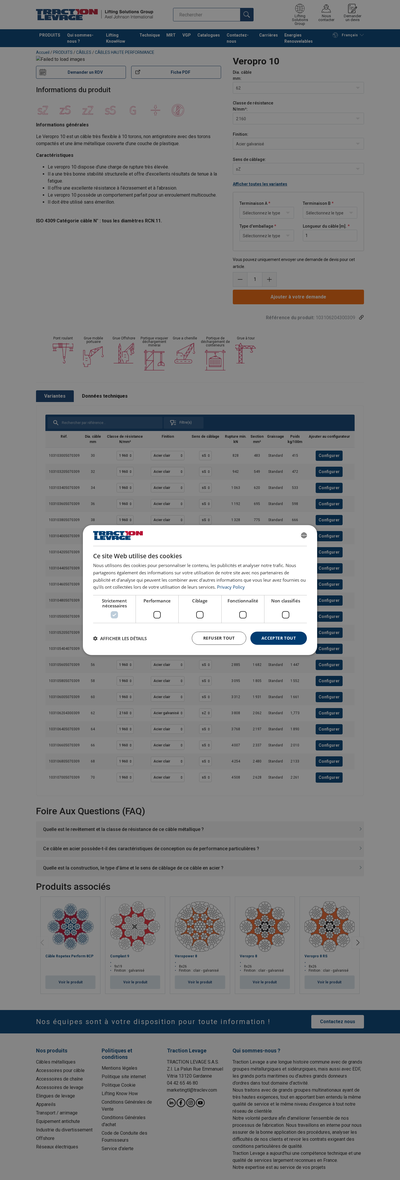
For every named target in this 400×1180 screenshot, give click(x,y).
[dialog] (200, 590)
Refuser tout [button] (219, 638)
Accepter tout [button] (278, 638)
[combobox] (304, 535)
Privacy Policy (231, 587)
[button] (120, 638)
